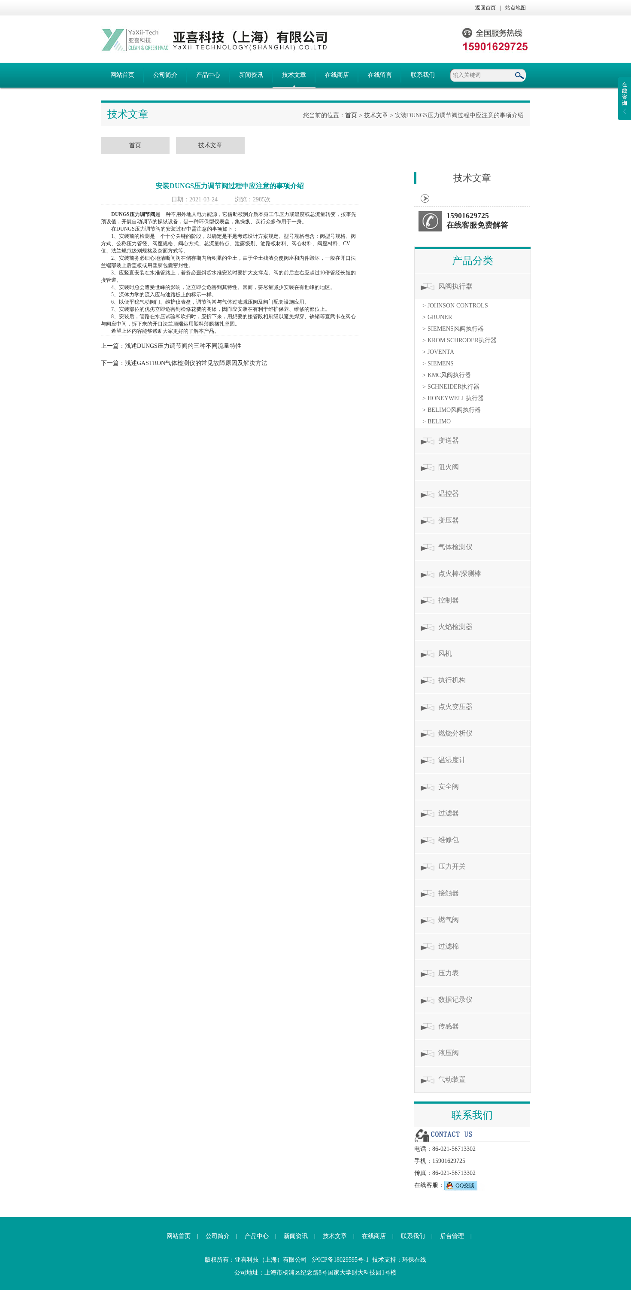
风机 (445, 653)
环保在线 (414, 1260)
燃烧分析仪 (455, 733)
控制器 (448, 600)
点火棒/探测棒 (459, 573)
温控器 (448, 493)
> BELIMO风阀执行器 (451, 410)
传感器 (448, 1026)
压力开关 (452, 866)
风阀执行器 (455, 286)
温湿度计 (452, 760)
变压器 (448, 520)
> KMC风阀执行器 (446, 375)
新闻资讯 (251, 75)
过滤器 (448, 813)
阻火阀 (448, 467)
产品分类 (472, 260)
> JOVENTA (438, 352)
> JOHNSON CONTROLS (455, 305)
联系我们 (423, 75)
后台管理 (452, 1236)
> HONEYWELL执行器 (453, 398)
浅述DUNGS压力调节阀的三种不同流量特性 (183, 346)
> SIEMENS (438, 363)
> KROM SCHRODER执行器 (459, 340)
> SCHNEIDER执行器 (450, 386)
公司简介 (165, 75)
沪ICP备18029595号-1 (340, 1260)
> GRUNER (437, 317)
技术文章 (294, 75)
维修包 (448, 839)
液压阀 (448, 1052)
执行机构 (452, 680)
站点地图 (515, 8)
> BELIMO (436, 421)
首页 (351, 115)
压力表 (448, 973)
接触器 (448, 893)
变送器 (448, 440)
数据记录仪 (455, 999)
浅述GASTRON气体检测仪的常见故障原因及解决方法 (196, 363)
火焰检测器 (455, 626)
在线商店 (337, 75)
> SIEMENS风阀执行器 (453, 329)
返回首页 (485, 8)
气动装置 (452, 1079)
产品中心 (208, 75)
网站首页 (122, 75)
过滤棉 (448, 946)
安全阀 (448, 786)
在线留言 (380, 75)
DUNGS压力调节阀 (133, 214)
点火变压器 (455, 706)
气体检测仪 (455, 547)
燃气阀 (448, 919)
